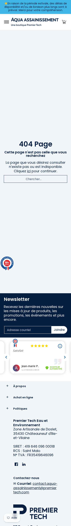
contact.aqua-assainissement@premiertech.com (35, 488)
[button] (64, 22)
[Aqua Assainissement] (35, 22)
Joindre (59, 330)
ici (29, 171)
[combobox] (35, 179)
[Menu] (6, 22)
